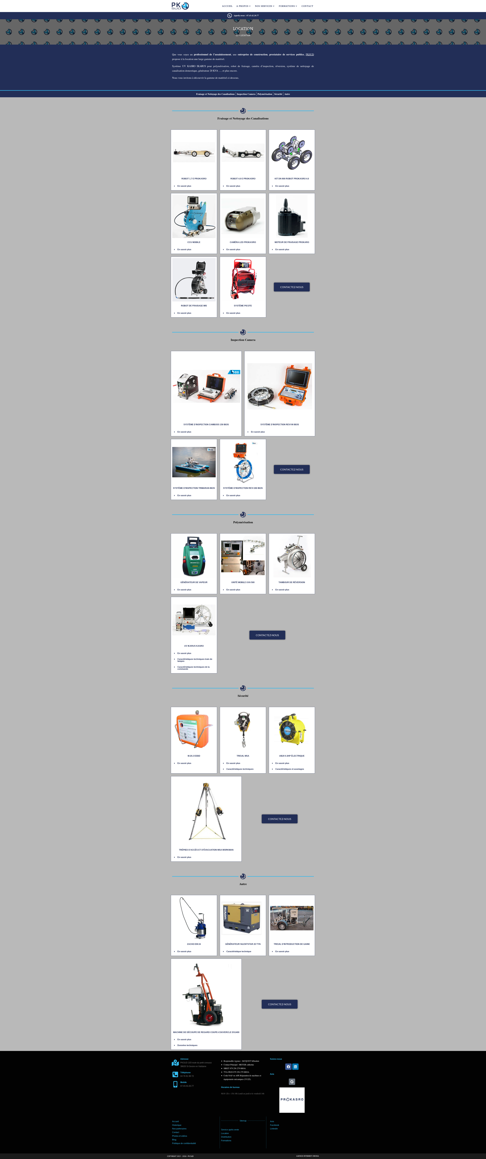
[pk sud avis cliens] (292, 1082)
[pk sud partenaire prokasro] (292, 1100)
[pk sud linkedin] (295, 1066)
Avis (272, 1121)
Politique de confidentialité (184, 1143)
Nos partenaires (179, 1129)
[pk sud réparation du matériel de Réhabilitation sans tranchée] (229, 15)
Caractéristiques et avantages (289, 769)
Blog (174, 1140)
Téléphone (185, 1072)
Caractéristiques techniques (240, 769)
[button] (194, 186)
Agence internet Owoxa (307, 1156)
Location (245, 35)
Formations (226, 1140)
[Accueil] (237, 35)
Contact (175, 1132)
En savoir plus (184, 186)
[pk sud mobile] (175, 1084)
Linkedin (274, 1129)
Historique (176, 1125)
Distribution (226, 1137)
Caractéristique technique (238, 951)
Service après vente (230, 1130)
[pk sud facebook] (288, 1066)
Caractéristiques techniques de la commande (193, 668)
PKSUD (310, 54)
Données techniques (187, 1045)
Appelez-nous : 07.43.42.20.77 (246, 15)
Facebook (274, 1125)
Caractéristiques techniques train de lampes (194, 660)
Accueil (175, 1121)
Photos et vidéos (179, 1136)
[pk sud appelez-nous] (175, 1074)
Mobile (183, 1082)
